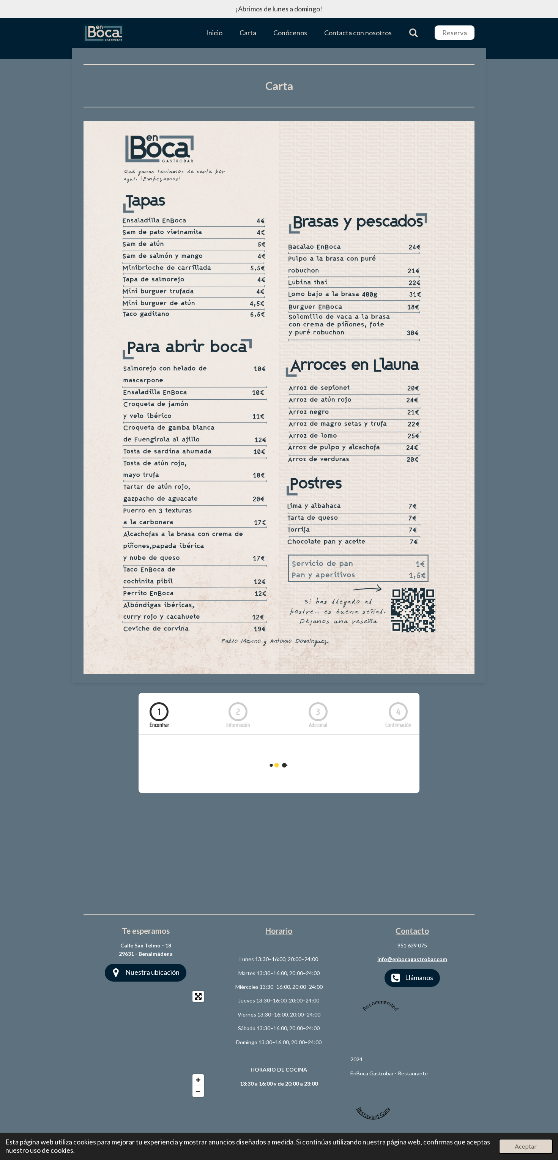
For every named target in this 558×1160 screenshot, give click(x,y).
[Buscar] (413, 32)
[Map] (146, 1044)
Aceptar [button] (526, 1146)
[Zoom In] (198, 1080)
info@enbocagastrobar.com (412, 959)
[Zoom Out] (198, 1091)
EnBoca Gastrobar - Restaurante (389, 1073)
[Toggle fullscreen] (198, 996)
